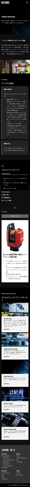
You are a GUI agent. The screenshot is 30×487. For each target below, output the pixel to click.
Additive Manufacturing (11, 349)
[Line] (11, 450)
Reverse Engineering (10, 429)
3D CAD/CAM (8, 319)
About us (4, 471)
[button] (27, 2)
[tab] (15, 174)
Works (18, 454)
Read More (6, 329)
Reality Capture (8, 403)
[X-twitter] (14, 450)
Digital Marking (8, 376)
